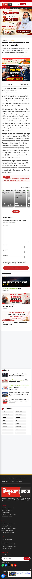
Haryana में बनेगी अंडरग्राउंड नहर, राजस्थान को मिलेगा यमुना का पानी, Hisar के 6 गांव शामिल (19, 394)
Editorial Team (4, 481)
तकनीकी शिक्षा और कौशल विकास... (8, 528)
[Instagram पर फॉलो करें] (12, 565)
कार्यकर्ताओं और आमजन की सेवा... (8, 508)
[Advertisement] (16, 350)
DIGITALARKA (8, 88)
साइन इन (23, 4)
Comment (6, 225)
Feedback (27, 56)
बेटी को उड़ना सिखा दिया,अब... (7, 530)
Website (5, 255)
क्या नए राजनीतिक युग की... (7, 510)
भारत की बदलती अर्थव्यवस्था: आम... (8, 542)
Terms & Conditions (15, 575)
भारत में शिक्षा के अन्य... (6, 526)
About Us (3, 478)
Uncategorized (19, 414)
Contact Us (18, 478)
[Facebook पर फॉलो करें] (6, 565)
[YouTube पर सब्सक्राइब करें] (15, 565)
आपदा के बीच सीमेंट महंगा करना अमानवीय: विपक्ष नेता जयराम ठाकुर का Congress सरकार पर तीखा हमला (16, 179)
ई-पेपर (13, 40)
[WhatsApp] (9, 84)
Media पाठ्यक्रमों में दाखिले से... (7, 533)
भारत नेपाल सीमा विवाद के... (7, 517)
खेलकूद (4, 423)
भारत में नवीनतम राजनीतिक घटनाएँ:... (8, 514)
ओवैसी (12, 288)
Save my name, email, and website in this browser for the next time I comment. (14, 263)
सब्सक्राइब (27, 558)
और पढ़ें (16, 211)
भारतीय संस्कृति (18, 426)
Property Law (6, 414)
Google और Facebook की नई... (8, 544)
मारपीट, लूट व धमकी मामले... (7, 540)
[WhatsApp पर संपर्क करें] (2, 565)
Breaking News (19, 411)
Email (5, 250)
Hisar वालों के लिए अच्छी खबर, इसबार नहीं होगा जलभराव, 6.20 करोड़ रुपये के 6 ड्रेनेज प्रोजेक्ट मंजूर (19, 401)
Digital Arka (24, 571)
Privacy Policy (4, 575)
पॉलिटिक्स (5, 426)
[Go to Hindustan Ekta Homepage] (16, 492)
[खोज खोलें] (18, 4)
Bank (4, 411)
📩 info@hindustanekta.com (8, 555)
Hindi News (4, 40)
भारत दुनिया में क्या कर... (6, 512)
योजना (17, 430)
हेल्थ (16, 433)
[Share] (11, 84)
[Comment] (6, 84)
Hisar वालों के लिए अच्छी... (6, 548)
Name (5, 245)
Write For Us (19, 481)
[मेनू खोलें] (28, 4)
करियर (4, 420)
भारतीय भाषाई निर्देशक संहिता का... (8, 524)
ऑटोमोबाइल (18, 417)
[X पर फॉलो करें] (9, 565)
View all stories (25, 188)
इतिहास (4, 417)
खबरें (10, 40)
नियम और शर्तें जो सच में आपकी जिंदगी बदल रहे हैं (19, 387)
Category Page (10, 478)
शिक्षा (4, 433)
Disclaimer (24, 478)
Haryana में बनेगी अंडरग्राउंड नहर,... (8, 546)
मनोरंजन (4, 430)
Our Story (12, 481)
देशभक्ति (17, 423)
